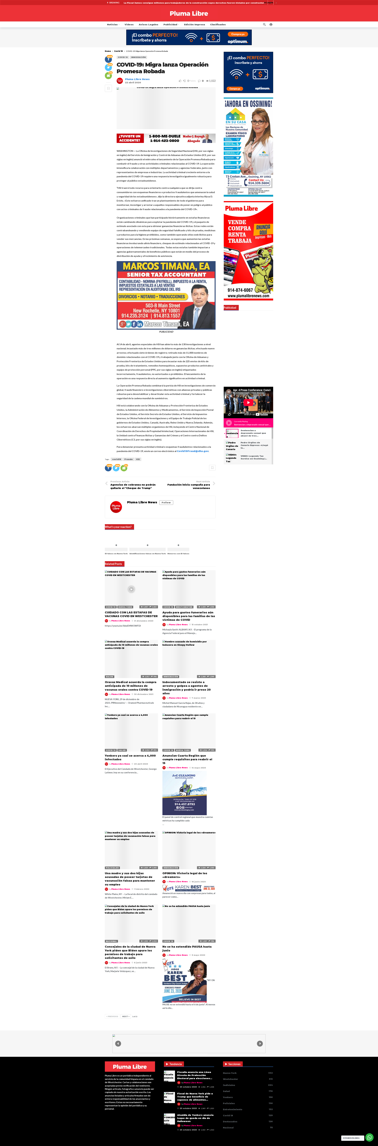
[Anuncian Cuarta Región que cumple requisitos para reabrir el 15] (189, 732)
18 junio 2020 (199, 882)
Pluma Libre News (137, 79)
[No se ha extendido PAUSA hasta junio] (189, 924)
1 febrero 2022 (141, 889)
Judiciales (248, 1085)
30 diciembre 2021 (143, 694)
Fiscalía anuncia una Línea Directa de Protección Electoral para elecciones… (194, 1075)
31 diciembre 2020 (143, 621)
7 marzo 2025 (199, 698)
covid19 (116, 459)
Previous (113, 1016)
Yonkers (248, 1097)
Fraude (128, 459)
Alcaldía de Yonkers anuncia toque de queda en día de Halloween (195, 1118)
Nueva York (125, 607)
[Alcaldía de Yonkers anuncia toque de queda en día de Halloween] (169, 1119)
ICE (138, 459)
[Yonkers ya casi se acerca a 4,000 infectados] (131, 732)
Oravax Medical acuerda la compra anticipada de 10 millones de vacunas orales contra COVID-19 (130, 686)
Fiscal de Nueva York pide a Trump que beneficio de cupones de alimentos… (195, 1096)
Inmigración (138, 57)
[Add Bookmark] (108, 88)
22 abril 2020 (133, 82)
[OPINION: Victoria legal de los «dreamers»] (189, 850)
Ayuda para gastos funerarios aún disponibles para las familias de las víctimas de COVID (188, 616)
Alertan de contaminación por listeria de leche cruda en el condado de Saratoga (170, 3)
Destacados (248, 1121)
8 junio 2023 (140, 963)
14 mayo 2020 (199, 768)
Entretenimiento (248, 1109)
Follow (166, 502)
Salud (109, 677)
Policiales (112, 868)
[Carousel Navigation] (273, 2)
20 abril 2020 (141, 764)
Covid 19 (123, 57)
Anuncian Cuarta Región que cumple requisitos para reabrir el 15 (187, 759)
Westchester (184, 607)
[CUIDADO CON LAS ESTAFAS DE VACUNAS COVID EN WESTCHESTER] (131, 589)
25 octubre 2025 (188, 1087)
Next (125, 1016)
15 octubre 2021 (200, 624)
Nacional (111, 941)
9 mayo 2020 (198, 955)
